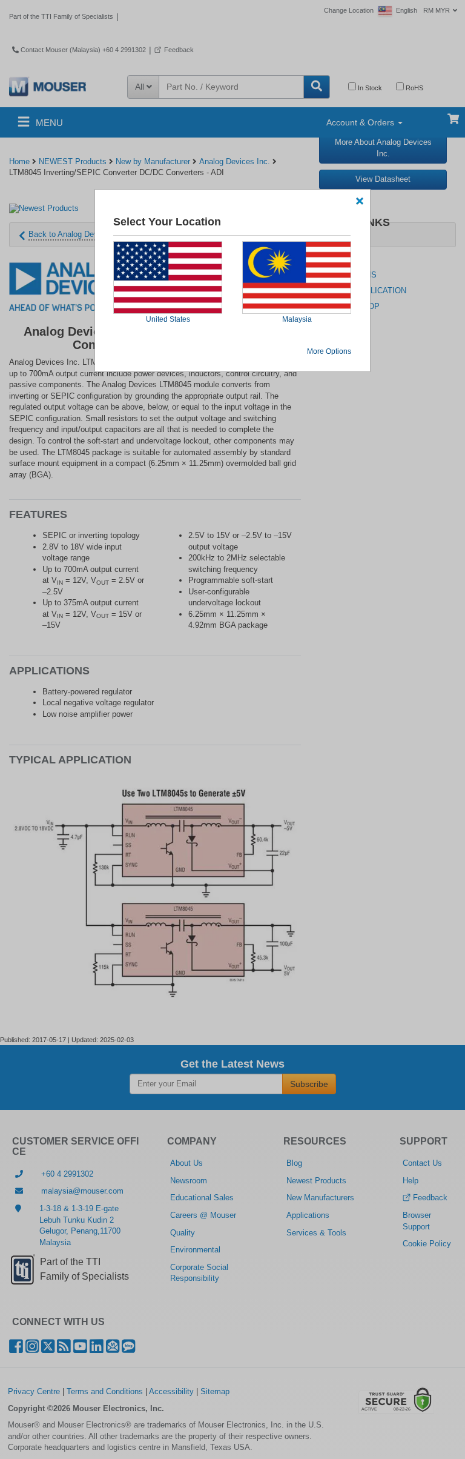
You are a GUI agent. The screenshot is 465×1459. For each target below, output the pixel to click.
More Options (329, 351)
